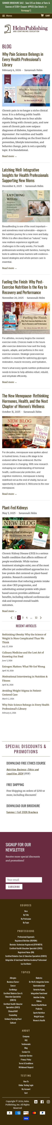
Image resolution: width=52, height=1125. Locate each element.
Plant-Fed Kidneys (15, 507)
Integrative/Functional (39, 993)
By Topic (26, 922)
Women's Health (39, 1020)
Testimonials (26, 1044)
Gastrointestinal (39, 985)
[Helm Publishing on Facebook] (42, 1101)
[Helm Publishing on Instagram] (48, 1101)
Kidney (39, 1001)
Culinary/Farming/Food (13, 1018)
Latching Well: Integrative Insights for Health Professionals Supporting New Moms (25, 175)
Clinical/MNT (13, 1011)
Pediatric (39, 1008)
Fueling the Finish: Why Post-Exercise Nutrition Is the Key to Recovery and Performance (24, 287)
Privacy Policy (26, 1059)
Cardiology (13, 989)
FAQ (26, 1040)
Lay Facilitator (26, 963)
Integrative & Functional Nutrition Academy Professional (26, 959)
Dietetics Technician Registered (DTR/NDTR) (26, 944)
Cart (47, 15)
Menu (9, 15)
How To (26, 1081)
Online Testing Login (26, 1085)
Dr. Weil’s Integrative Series (39, 981)
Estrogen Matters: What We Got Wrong (23, 666)
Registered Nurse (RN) (26, 952)
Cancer (13, 985)
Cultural (13, 1022)
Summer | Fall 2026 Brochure (22, 812)
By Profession (26, 918)
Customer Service (26, 1055)
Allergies (13, 977)
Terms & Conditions (26, 1063)
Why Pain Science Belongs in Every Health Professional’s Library (22, 59)
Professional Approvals (26, 936)
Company (26, 1036)
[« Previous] (11, 617)
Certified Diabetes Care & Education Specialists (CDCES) (26, 956)
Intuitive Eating (39, 997)
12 (36, 617)
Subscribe (14, 886)
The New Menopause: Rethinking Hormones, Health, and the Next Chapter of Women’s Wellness (25, 401)
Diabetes (39, 977)
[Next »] (41, 617)
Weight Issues (39, 1016)
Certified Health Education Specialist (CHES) (26, 948)
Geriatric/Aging (39, 989)
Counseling (13, 1015)
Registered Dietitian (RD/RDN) (26, 940)
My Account (26, 1089)
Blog (26, 1047)
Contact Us (26, 1051)
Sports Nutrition (39, 1012)
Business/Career (13, 981)
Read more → (9, 156)
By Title (26, 914)
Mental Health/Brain (39, 1004)
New (25, 911)
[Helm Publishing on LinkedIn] (35, 1101)
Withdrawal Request (26, 1067)
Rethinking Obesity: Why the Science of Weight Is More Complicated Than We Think (24, 638)
